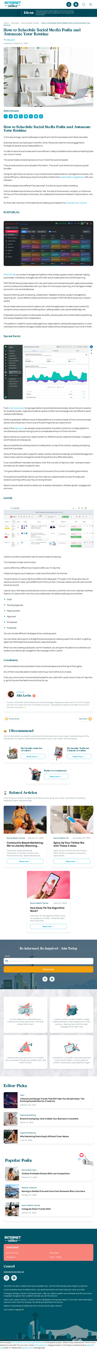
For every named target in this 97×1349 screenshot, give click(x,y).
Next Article (83, 719)
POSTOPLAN (9, 274)
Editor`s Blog (55, 1257)
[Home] (13, 4)
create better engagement (72, 177)
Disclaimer (54, 1253)
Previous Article (14, 719)
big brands (19, 428)
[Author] (33, 695)
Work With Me (12, 1253)
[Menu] (90, 4)
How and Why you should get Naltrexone (28, 1342)
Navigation (10, 1257)
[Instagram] (68, 4)
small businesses (17, 408)
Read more (32, 756)
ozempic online (27, 1347)
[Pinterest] (75, 4)
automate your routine (76, 202)
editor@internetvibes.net (14, 1272)
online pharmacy (40, 1345)
